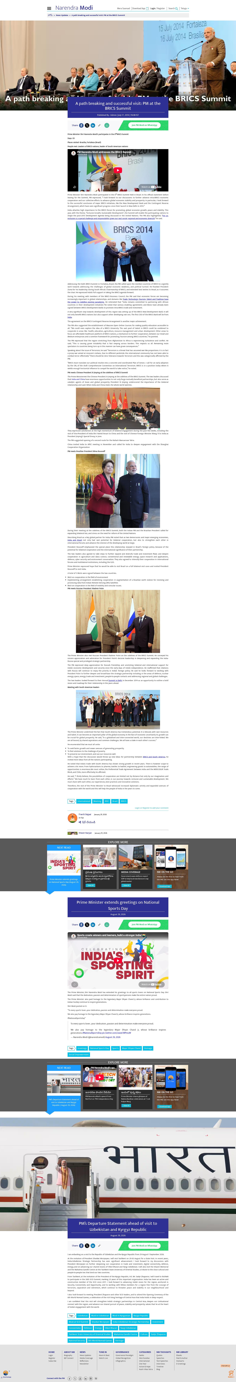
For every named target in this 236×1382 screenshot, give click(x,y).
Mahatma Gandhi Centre (125, 1334)
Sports (115, 1048)
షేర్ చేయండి (88, 822)
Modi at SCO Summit (78, 1322)
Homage (148, 1048)
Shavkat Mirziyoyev (100, 1322)
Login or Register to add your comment (151, 808)
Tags (71, 801)
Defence (88, 1328)
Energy (98, 1328)
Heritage (119, 1340)
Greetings (82, 1048)
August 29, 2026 (112, 1037)
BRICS (123, 801)
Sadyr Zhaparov (158, 1334)
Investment (157, 1322)
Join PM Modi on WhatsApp (144, 125)
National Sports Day (99, 1048)
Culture (144, 1334)
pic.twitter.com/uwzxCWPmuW (116, 1033)
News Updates (62, 15)
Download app (7, 1377)
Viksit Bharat (111, 1328)
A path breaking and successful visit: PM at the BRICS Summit (118, 106)
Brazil (115, 801)
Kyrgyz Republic (141, 1315)
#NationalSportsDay (92, 1033)
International (84, 801)
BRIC (107, 801)
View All (90, 885)
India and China (78, 379)
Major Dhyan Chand (131, 1048)
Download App (164, 886)
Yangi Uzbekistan (128, 1328)
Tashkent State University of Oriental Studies (90, 1334)
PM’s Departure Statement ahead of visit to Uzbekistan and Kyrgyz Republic (118, 1226)
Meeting (97, 801)
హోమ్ (50, 15)
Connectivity (75, 1328)
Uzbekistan (83, 1315)
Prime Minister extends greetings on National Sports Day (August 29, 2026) (64, 882)
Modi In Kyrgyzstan (121, 1315)
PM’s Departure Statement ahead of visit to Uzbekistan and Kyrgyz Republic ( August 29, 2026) (64, 1102)
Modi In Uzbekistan (100, 1315)
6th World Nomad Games (100, 1340)
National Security (77, 1340)
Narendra (74, 8)
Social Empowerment (79, 1054)
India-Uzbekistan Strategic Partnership (131, 1322)
